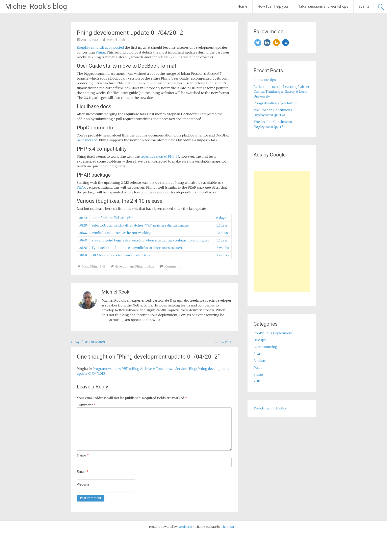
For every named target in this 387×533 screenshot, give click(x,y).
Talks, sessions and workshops (323, 6)
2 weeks (222, 248)
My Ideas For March (88, 342)
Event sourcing (265, 347)
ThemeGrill (229, 527)
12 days (222, 225)
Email (82, 472)
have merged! (87, 140)
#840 (83, 240)
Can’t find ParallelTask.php (112, 218)
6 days (221, 218)
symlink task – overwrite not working (121, 233)
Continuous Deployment (273, 333)
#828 (83, 225)
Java (257, 354)
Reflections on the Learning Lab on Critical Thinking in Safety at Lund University (281, 91)
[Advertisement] (282, 231)
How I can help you (273, 6)
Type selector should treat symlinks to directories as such (137, 248)
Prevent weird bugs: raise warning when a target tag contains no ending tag (150, 240)
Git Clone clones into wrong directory (121, 255)
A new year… (226, 342)
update (149, 266)
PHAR (81, 187)
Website (83, 484)
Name (83, 455)
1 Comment (171, 266)
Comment (86, 405)
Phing (100, 52)
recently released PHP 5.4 (159, 156)
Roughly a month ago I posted (100, 47)
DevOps (260, 340)
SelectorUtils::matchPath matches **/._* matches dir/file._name (140, 225)
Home (242, 6)
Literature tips (265, 80)
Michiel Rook (115, 40)
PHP (103, 266)
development (124, 266)
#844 (83, 233)
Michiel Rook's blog (36, 6)
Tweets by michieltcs (270, 408)
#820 (83, 248)
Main (85, 266)
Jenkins (260, 361)
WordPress (184, 527)
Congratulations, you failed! (275, 103)
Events (364, 6)
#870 (83, 218)
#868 (83, 255)
